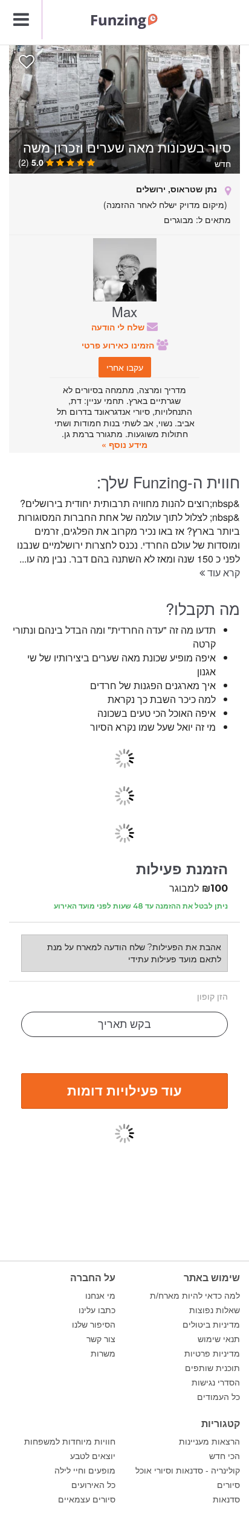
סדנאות (226, 1499)
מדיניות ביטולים (211, 1324)
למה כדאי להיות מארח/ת (195, 1295)
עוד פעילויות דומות (124, 1090)
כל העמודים (218, 1397)
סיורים (228, 1485)
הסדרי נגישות (216, 1382)
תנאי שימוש (219, 1339)
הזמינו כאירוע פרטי (119, 345)
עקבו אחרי (124, 367)
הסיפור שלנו (93, 1324)
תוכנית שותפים (212, 1368)
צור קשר (100, 1339)
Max (124, 311)
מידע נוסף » (124, 444)
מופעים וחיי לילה (84, 1470)
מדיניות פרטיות (212, 1353)
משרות (103, 1353)
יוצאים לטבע (92, 1456)
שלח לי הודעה (119, 327)
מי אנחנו (100, 1295)
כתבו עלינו (97, 1310)
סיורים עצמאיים (86, 1499)
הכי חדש (224, 1456)
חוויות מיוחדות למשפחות (69, 1441)
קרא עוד (222, 572)
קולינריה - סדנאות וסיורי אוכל (187, 1470)
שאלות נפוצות (214, 1310)
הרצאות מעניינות (209, 1441)
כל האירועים (93, 1485)
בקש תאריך (124, 1024)
